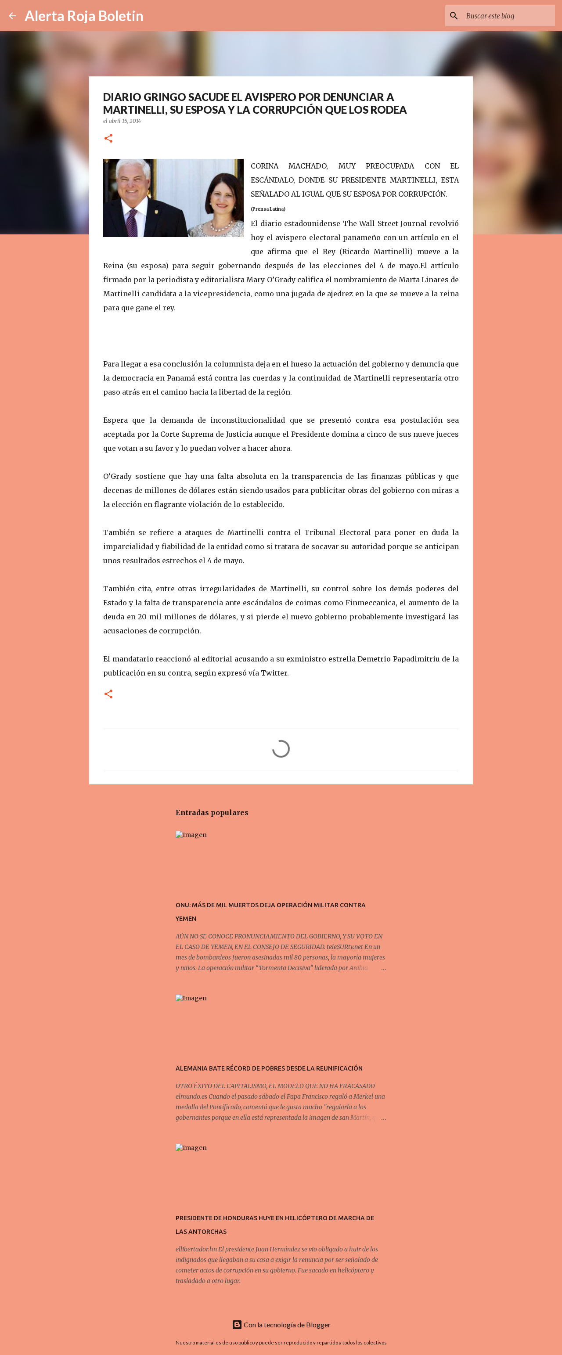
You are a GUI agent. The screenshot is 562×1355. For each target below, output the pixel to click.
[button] (108, 139)
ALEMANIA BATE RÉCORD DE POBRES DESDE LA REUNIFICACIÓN (269, 1068)
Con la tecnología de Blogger (286, 1324)
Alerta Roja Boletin (84, 15)
